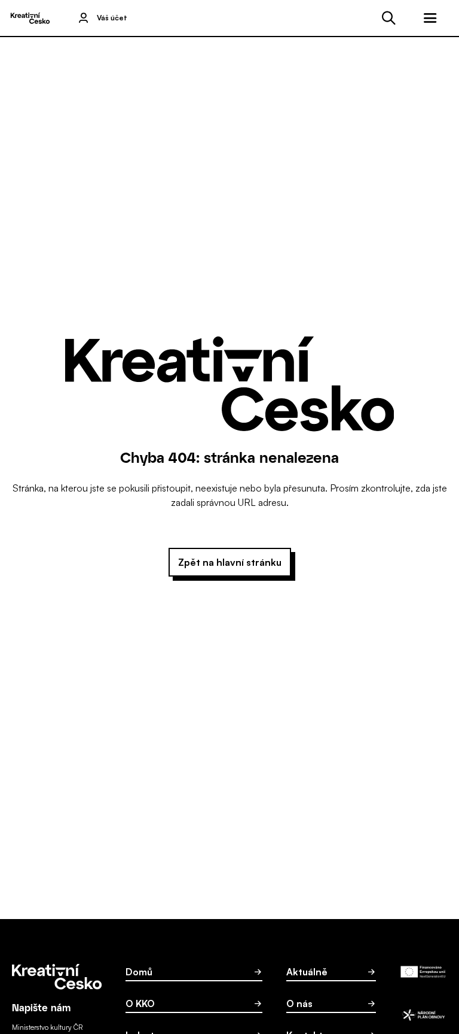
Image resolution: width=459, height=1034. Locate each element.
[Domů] (30, 18)
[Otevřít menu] (430, 18)
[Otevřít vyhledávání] (388, 18)
